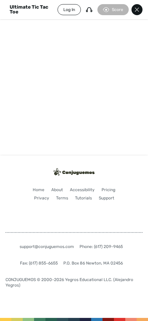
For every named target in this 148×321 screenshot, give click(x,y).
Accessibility (82, 189)
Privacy (41, 198)
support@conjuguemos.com (47, 246)
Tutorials (83, 198)
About (57, 189)
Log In (69, 9)
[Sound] (89, 9)
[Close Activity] (136, 9)
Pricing (108, 189)
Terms (62, 198)
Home (38, 189)
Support (106, 198)
